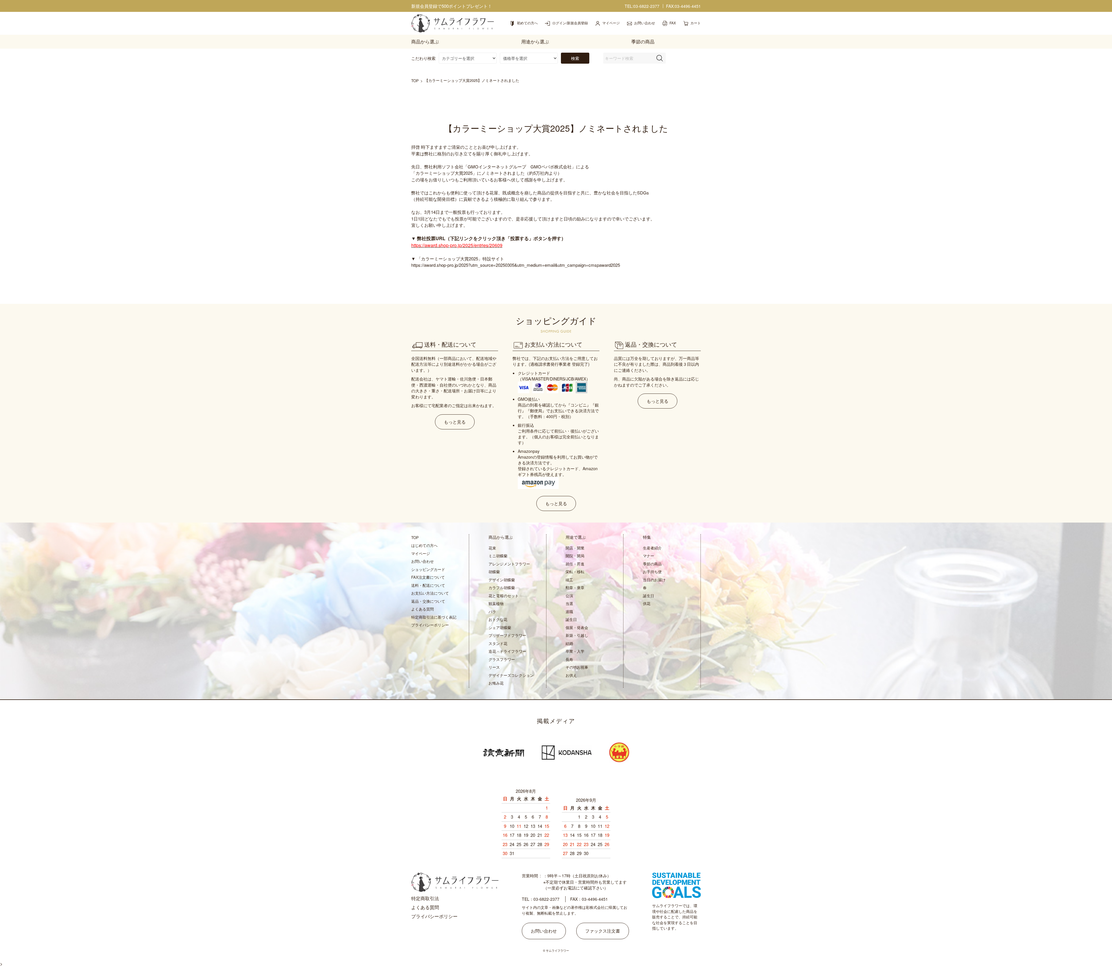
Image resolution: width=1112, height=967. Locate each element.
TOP (415, 80)
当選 (569, 603)
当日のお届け (654, 579)
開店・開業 (575, 548)
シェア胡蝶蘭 (500, 627)
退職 (569, 611)
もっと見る (455, 422)
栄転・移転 (575, 571)
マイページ (420, 553)
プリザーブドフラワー (507, 635)
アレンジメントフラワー (509, 564)
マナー (648, 555)
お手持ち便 (652, 571)
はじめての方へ (424, 545)
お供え (571, 675)
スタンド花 (498, 643)
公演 (569, 595)
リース (494, 667)
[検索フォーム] (659, 58)
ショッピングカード (428, 569)
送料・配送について (428, 585)
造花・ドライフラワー (507, 651)
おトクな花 (498, 619)
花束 (492, 548)
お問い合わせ (422, 561)
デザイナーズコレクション (511, 675)
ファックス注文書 (602, 931)
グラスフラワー (502, 659)
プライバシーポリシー (430, 625)
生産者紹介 (652, 548)
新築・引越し (577, 635)
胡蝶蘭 (494, 571)
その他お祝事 (577, 667)
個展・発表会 (577, 627)
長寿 (569, 659)
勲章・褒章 (575, 587)
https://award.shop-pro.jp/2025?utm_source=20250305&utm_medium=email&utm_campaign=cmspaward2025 (515, 265)
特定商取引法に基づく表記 (433, 617)
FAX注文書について (428, 577)
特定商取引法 (425, 898)
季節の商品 (652, 564)
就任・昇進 (575, 564)
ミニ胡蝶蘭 (498, 555)
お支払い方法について (430, 593)
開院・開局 (575, 555)
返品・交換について (428, 601)
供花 (646, 603)
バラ (492, 611)
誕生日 (571, 619)
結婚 (569, 643)
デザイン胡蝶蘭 (502, 579)
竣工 (569, 579)
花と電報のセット (504, 595)
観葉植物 (496, 603)
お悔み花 (496, 683)
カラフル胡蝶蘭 (502, 587)
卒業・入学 (575, 651)
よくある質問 (422, 609)
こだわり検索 (423, 58)
